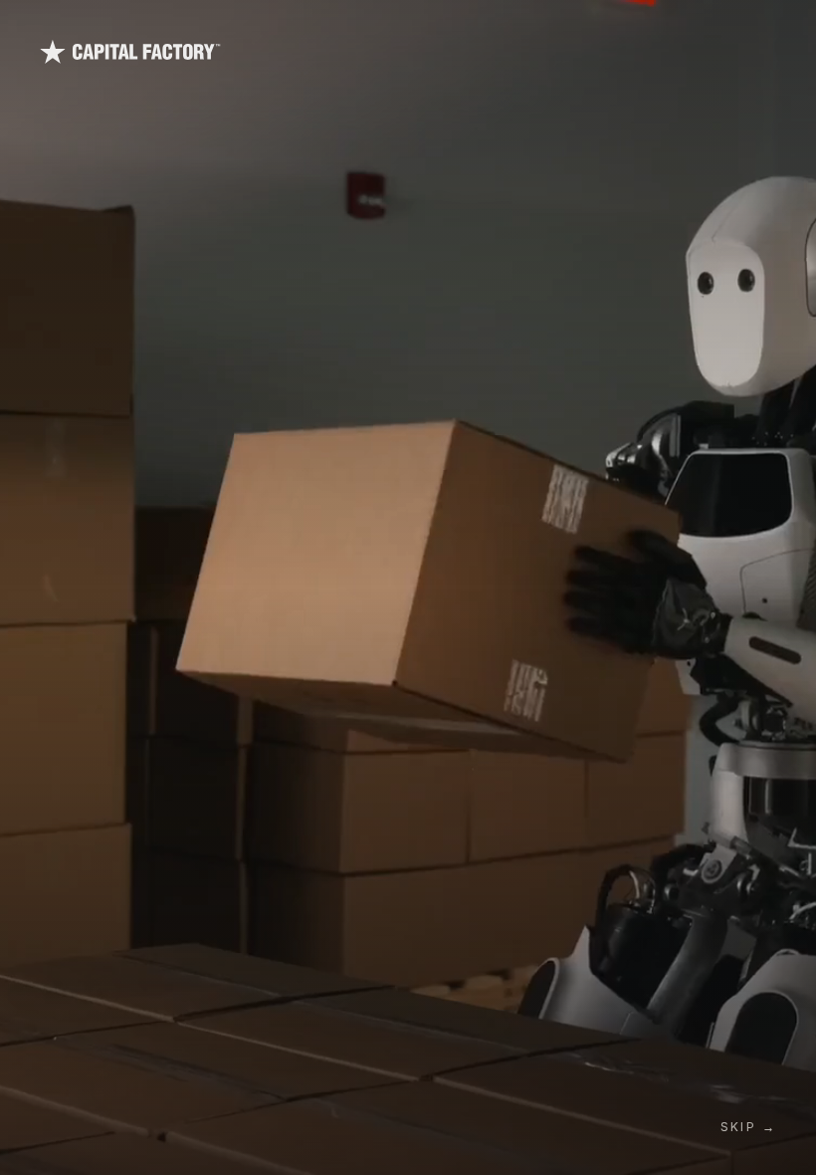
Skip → (748, 1126)
